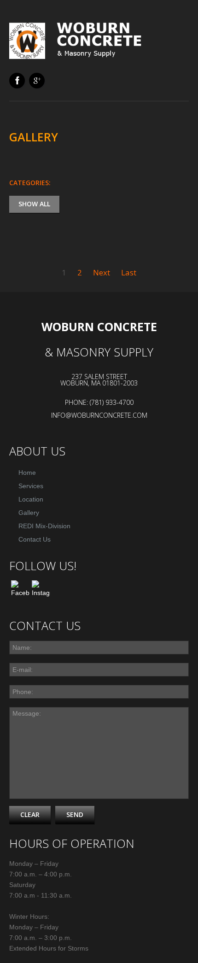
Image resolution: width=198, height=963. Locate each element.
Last (128, 272)
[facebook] (17, 80)
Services (30, 486)
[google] (37, 80)
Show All (34, 203)
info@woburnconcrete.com (99, 415)
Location (30, 499)
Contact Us (34, 539)
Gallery (28, 512)
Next (101, 272)
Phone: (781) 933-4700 (99, 402)
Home (27, 472)
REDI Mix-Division (44, 526)
